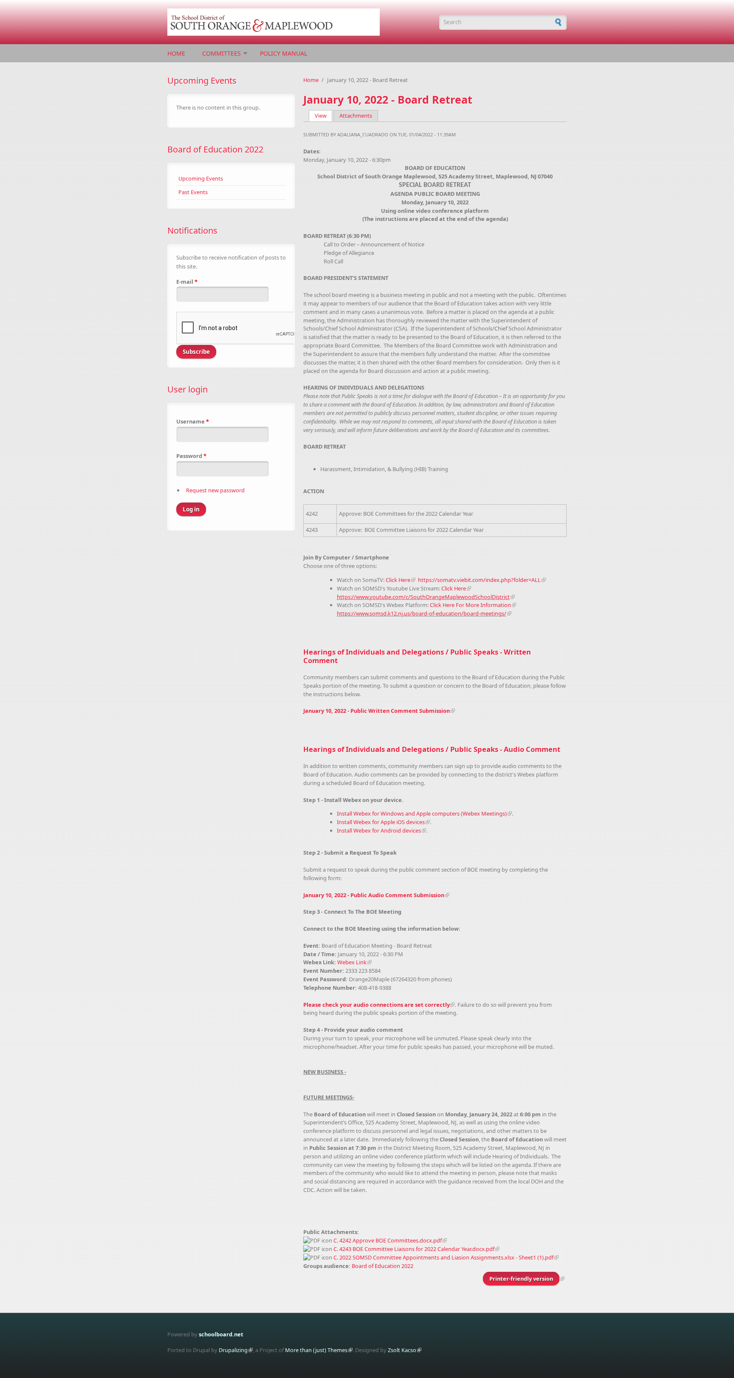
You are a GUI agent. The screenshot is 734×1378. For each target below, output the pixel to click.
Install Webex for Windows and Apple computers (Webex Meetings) (422, 813)
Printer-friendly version (521, 1278)
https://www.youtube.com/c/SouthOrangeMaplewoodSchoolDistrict (423, 597)
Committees (221, 53)
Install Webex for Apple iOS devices (381, 822)
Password (191, 456)
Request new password (215, 490)
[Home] (299, 22)
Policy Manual (283, 53)
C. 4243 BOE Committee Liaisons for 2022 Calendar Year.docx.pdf (413, 1249)
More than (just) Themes (316, 1350)
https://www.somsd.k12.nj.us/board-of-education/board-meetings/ (421, 613)
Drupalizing (233, 1350)
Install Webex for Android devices (379, 830)
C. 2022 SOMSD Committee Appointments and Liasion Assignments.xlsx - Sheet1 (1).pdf (443, 1257)
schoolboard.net (221, 1334)
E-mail (187, 281)
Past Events (193, 192)
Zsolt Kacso (402, 1350)
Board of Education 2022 (215, 149)
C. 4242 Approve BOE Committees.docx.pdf (387, 1240)
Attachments (355, 115)
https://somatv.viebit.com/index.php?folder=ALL (479, 580)
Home (176, 53)
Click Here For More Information (470, 605)
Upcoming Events (200, 178)
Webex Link (352, 962)
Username (192, 421)
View (324, 115)
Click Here (398, 580)
